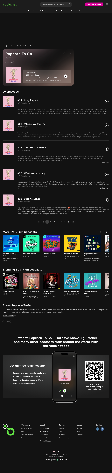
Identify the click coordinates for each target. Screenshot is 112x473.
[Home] (6, 46)
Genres (73, 11)
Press (23, 431)
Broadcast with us (27, 438)
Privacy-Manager (45, 441)
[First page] (39, 222)
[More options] (69, 53)
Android (80, 434)
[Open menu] (107, 4)
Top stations (32, 11)
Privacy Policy (44, 431)
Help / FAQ (62, 434)
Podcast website (8, 316)
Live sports (54, 11)
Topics (81, 11)
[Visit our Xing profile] (102, 429)
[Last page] (73, 222)
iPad (78, 431)
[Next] (106, 231)
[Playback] (65, 76)
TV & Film (10, 62)
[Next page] (68, 222)
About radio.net (26, 428)
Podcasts (43, 11)
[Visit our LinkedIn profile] (97, 429)
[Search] (69, 4)
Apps (60, 431)
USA (57, 451)
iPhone (79, 428)
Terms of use (44, 428)
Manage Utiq (44, 438)
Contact (61, 428)
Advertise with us (27, 434)
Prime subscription (65, 438)
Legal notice (44, 434)
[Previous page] (43, 222)
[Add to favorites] (64, 53)
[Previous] (100, 231)
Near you (64, 11)
